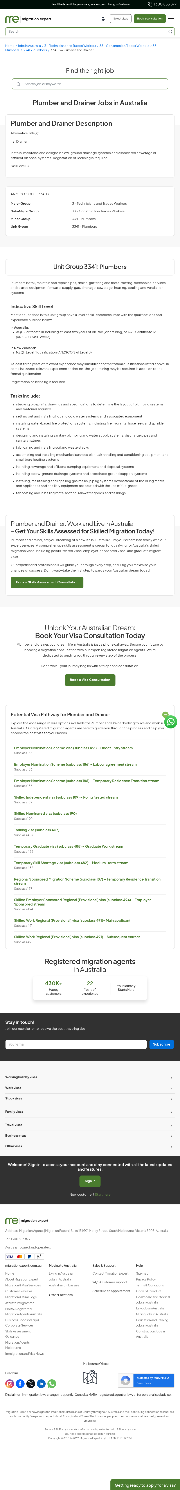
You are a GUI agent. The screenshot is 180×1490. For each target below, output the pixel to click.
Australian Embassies (64, 1285)
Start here (102, 1194)
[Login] (105, 19)
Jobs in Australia (29, 46)
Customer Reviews (18, 1291)
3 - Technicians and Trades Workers (70, 46)
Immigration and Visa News (24, 1353)
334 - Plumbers (84, 219)
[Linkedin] (41, 1383)
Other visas (13, 1146)
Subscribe (161, 1044)
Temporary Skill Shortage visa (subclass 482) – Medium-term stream (71, 863)
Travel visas (13, 1125)
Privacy (140, 1383)
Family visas (14, 1112)
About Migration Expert (21, 1279)
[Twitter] (30, 1383)
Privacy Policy (146, 1279)
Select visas (120, 18)
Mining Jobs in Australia (152, 1314)
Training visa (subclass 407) (36, 830)
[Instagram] (9, 1383)
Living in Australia (61, 1273)
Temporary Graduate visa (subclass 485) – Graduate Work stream (68, 846)
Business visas (15, 1135)
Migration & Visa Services (23, 1285)
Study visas (13, 1098)
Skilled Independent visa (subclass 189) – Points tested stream (66, 797)
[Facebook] (20, 1383)
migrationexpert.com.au (23, 1265)
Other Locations (61, 1295)
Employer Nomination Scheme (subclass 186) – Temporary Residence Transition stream (86, 781)
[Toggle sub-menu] (171, 1078)
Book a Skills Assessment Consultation (47, 582)
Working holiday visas (21, 1077)
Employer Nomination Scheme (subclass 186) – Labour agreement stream (75, 764)
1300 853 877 (165, 4)
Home (9, 46)
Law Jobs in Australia (150, 1308)
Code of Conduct (148, 1291)
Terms (148, 1383)
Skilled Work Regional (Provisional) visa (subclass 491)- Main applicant (72, 920)
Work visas (13, 1088)
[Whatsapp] (51, 1383)
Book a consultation (149, 18)
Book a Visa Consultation (90, 680)
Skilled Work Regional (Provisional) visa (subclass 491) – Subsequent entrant (77, 937)
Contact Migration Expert (110, 1273)
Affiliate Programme (19, 1303)
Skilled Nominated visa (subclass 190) (45, 813)
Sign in (90, 1181)
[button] (167, 1460)
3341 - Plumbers (35, 50)
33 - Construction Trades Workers (124, 46)
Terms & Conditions (150, 1285)
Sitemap (142, 1273)
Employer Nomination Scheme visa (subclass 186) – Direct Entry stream (73, 748)
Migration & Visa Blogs (21, 1297)
